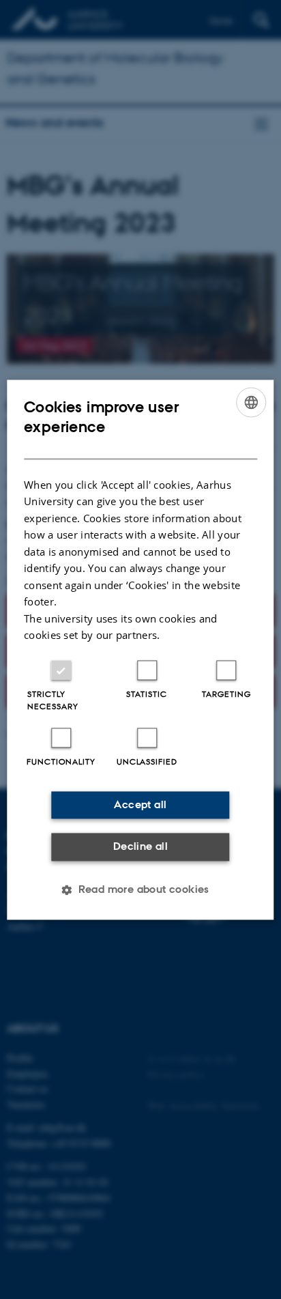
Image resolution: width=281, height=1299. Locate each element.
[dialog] (140, 649)
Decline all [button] (140, 846)
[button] (140, 889)
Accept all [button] (140, 804)
